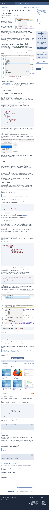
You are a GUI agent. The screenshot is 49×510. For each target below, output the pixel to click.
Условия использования (12, 502)
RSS (32, 393)
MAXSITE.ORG (6, 3)
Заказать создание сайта (34, 503)
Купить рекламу (5, 503)
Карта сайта (19, 502)
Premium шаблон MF (33, 502)
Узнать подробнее (41, 47)
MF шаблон (30, 3)
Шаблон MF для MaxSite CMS (41, 10)
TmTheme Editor (9, 97)
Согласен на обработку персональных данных (24, 491)
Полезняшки (26, 377)
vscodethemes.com (6, 84)
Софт (17, 15)
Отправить (11, 491)
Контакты (4, 502)
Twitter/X (43, 502)
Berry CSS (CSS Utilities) (34, 501)
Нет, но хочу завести (40, 65)
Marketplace (3, 47)
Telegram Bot (44, 504)
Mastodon (43, 501)
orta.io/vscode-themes (7, 83)
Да (37, 64)
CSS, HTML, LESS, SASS (40, 18)
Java (37, 20)
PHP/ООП (38, 15)
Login (47, 3)
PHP (37, 13)
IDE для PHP (26, 388)
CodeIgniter (39, 22)
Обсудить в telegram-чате (17, 361)
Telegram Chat (44, 500)
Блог (37, 27)
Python (38, 14)
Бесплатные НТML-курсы (34, 504)
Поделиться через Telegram (18, 358)
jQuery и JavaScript (40, 17)
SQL (37, 19)
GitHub (43, 503)
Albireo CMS (19, 3)
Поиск (35, 3)
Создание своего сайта (41, 11)
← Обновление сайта (5, 7)
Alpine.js (38, 24)
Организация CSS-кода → (29, 7)
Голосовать (39, 69)
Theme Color (24, 215)
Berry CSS (24, 3)
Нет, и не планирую (40, 67)
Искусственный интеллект (41, 12)
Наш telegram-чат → (42, 57)
